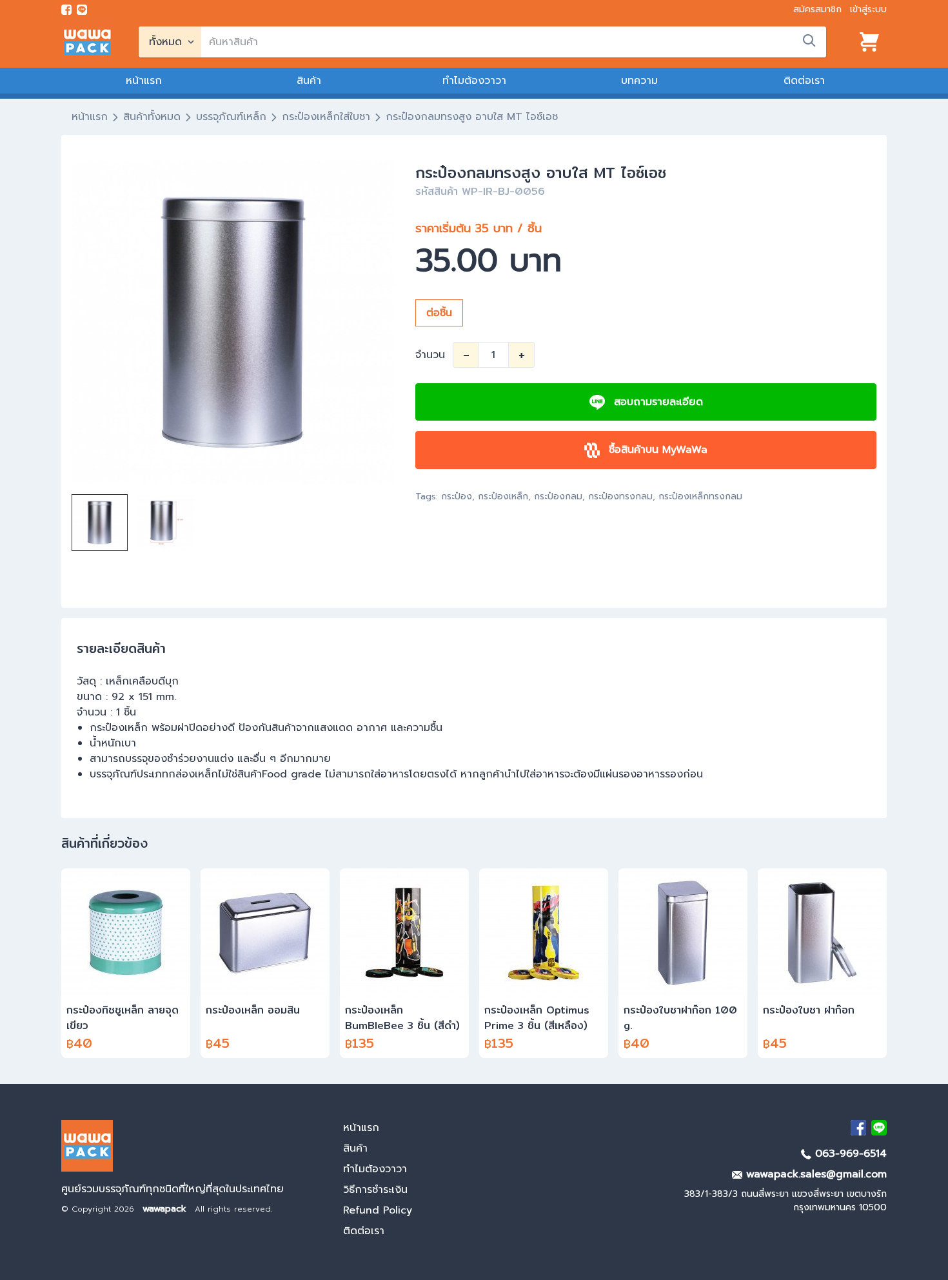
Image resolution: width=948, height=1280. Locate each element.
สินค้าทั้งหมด (152, 117)
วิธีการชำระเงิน (375, 1189)
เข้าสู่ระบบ (868, 9)
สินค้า (309, 80)
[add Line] (879, 1127)
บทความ (639, 80)
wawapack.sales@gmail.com (814, 1174)
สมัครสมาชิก (817, 9)
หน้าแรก (144, 80)
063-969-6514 (849, 1153)
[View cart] (869, 42)
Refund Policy (377, 1210)
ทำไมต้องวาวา (474, 80)
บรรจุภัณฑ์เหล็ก (231, 117)
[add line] (82, 10)
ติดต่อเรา (804, 80)
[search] (809, 40)
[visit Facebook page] (66, 10)
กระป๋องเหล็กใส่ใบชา (326, 117)
